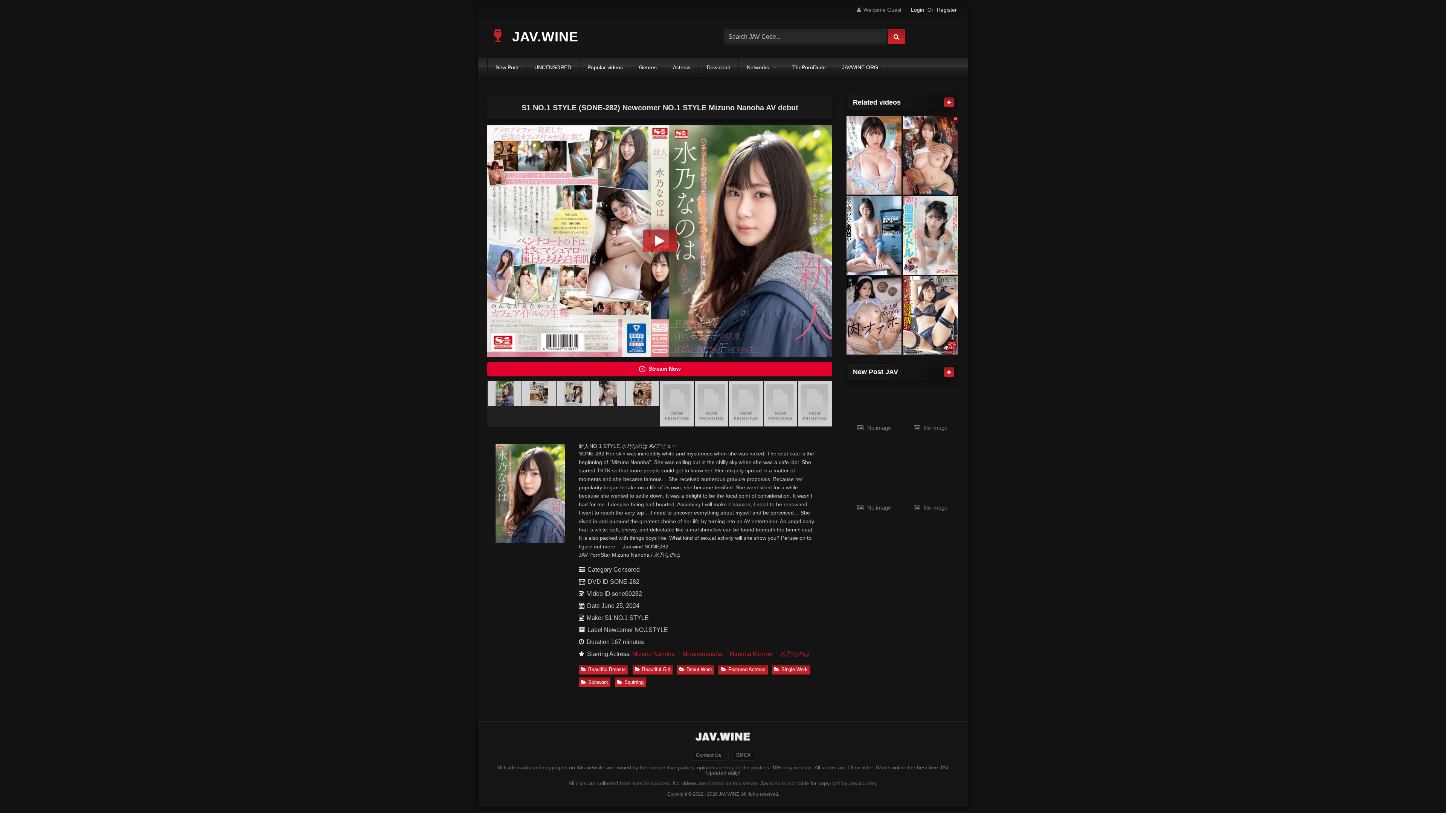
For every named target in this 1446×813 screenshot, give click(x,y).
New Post (507, 67)
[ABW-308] (930, 315)
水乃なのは (795, 654)
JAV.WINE (543, 36)
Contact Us (708, 755)
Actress (682, 67)
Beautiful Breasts (607, 669)
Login (917, 10)
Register (947, 10)
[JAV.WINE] (723, 738)
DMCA (743, 755)
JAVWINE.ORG (860, 67)
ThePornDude (809, 67)
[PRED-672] (874, 315)
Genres (648, 67)
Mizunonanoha (702, 654)
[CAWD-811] (874, 155)
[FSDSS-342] (874, 235)
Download (719, 67)
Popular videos (605, 67)
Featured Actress (747, 669)
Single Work (794, 669)
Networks (758, 67)
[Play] (660, 241)
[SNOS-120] (930, 155)
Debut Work (699, 669)
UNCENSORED (552, 67)
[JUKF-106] (930, 235)
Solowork (598, 682)
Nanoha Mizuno (751, 654)
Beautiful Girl (656, 669)
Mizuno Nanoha (653, 654)
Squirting (634, 682)
